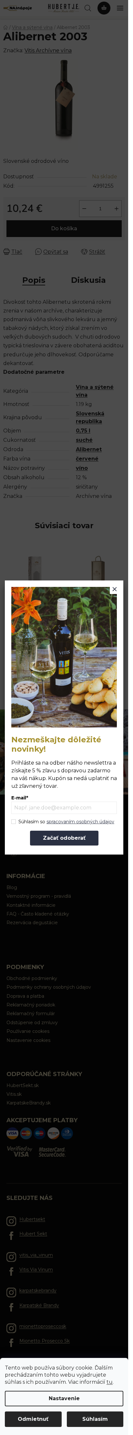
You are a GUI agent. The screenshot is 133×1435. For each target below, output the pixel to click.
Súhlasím (95, 1419)
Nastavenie (64, 1398)
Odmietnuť (33, 1419)
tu (110, 1382)
